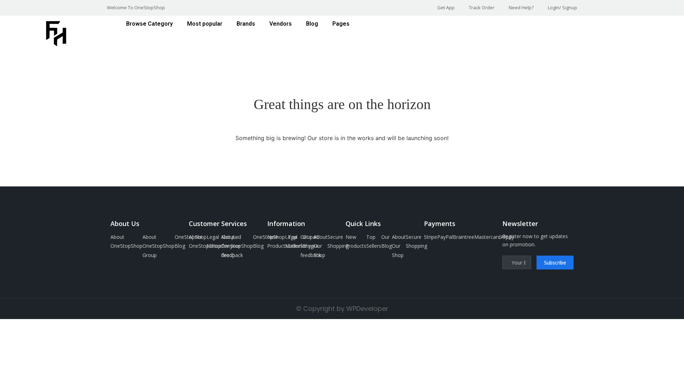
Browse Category (149, 23)
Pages (340, 23)
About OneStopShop (126, 241)
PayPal (445, 236)
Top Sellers (295, 241)
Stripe (430, 236)
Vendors (280, 23)
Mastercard (487, 236)
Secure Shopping (338, 241)
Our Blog (308, 241)
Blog (312, 23)
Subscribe (555, 262)
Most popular (204, 23)
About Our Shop (320, 245)
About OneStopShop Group (158, 245)
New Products (277, 241)
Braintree (463, 236)
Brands (246, 23)
